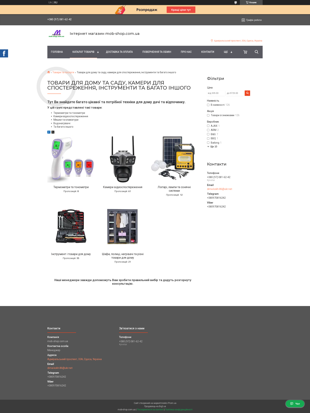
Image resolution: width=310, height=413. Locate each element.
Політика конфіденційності (178, 409)
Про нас (186, 51)
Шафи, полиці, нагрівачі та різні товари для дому (123, 255)
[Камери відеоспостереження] (122, 159)
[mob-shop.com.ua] (56, 33)
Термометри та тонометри (71, 187)
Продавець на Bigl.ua (155, 406)
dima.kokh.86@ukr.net (219, 189)
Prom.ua (172, 403)
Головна (57, 51)
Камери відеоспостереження (122, 187)
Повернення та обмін (156, 51)
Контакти (207, 51)
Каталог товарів (83, 51)
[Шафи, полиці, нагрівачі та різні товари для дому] (122, 226)
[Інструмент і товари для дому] (71, 226)
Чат (297, 403)
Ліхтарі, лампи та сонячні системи (174, 188)
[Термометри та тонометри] (71, 159)
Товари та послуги (63, 72)
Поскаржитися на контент (150, 409)
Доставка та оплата (119, 51)
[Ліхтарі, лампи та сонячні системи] (174, 159)
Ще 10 (213, 146)
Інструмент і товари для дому (71, 254)
